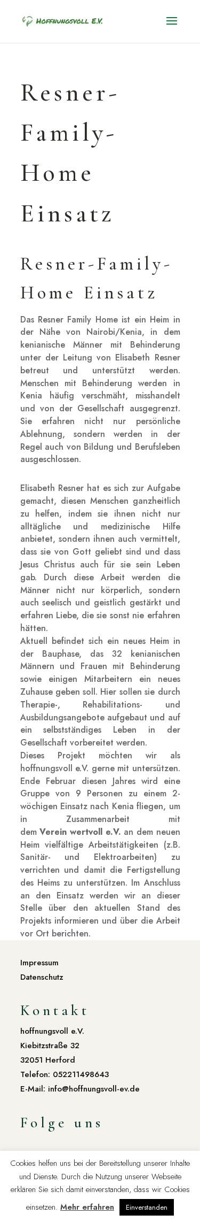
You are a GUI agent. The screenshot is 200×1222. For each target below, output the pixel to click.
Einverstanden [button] (146, 1207)
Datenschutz (41, 977)
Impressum (39, 963)
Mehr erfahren (87, 1207)
